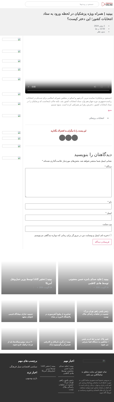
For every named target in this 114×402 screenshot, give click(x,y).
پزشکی (92, 118)
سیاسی (33, 366)
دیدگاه (108, 166)
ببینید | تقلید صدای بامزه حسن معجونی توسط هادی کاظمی (66, 369)
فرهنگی (13, 366)
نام (110, 202)
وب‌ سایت (107, 224)
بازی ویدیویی (31, 378)
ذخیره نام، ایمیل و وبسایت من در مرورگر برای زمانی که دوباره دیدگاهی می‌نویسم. (71, 235)
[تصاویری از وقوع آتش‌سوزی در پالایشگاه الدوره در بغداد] (57, 308)
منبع (110, 110)
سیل (19, 366)
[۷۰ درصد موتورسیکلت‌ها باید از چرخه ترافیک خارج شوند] (19, 336)
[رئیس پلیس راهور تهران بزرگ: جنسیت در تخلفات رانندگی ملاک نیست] (95, 308)
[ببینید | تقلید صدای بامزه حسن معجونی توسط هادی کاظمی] (85, 273)
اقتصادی (25, 366)
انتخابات (100, 118)
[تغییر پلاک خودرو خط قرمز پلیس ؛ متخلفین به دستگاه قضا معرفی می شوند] (95, 336)
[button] (75, 138)
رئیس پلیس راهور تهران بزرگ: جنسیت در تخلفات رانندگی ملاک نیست (95, 314)
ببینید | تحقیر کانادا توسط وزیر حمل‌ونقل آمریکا (48, 368)
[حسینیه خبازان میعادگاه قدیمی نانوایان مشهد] (19, 308)
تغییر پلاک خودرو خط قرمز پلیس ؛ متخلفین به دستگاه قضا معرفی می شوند (95, 342)
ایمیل (109, 213)
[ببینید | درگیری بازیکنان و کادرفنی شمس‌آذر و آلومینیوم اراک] (57, 336)
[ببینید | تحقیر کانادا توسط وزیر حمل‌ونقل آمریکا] (28, 273)
